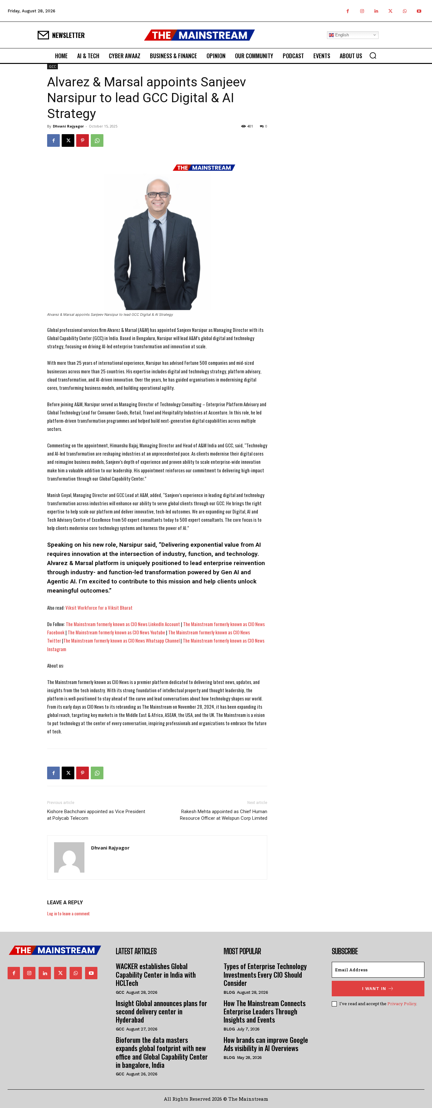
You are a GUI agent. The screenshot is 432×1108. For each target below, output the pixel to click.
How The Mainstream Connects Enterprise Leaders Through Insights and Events (264, 1011)
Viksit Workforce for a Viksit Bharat (99, 607)
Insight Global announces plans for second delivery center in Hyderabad (161, 1011)
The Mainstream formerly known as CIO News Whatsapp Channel (121, 640)
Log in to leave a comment (68, 913)
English (341, 34)
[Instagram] (361, 10)
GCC (52, 66)
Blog (229, 992)
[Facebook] (347, 10)
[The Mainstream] (199, 35)
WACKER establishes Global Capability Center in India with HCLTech (156, 974)
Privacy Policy (401, 1003)
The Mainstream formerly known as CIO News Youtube (116, 632)
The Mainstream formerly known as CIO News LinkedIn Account (123, 623)
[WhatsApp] (404, 10)
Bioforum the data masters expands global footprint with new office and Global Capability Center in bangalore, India (162, 1052)
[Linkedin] (376, 10)
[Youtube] (418, 10)
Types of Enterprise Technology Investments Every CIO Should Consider (265, 974)
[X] (390, 10)
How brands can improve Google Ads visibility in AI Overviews (266, 1044)
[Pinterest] (82, 140)
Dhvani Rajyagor (68, 126)
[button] (372, 55)
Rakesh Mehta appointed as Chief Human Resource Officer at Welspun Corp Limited (223, 815)
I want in (374, 988)
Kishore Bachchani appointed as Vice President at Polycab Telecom (96, 815)
